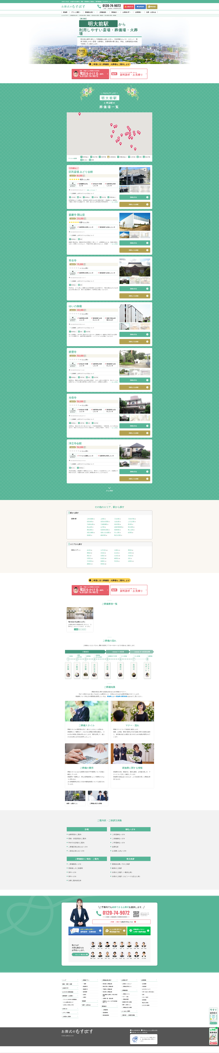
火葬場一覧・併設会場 (108, 998)
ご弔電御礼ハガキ (118, 842)
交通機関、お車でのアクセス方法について (82, 193)
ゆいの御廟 (75, 306)
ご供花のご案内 (66, 1016)
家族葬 (65, 12)
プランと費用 (75, 12)
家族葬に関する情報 (127, 1002)
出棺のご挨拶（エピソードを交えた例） (126, 876)
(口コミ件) (86, 179)
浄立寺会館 (75, 443)
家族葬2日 (85, 986)
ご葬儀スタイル (126, 994)
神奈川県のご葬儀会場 (108, 986)
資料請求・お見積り (67, 996)
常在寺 (72, 260)
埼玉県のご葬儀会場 (107, 992)
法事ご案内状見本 (74, 880)
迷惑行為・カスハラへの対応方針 (139, 1032)
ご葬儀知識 (102, 12)
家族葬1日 (85, 989)
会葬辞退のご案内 (74, 834)
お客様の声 (126, 12)
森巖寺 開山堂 (77, 214)
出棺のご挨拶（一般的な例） (122, 872)
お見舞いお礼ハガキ (119, 851)
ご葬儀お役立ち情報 (127, 1007)
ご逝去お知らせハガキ (76, 851)
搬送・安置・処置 (67, 984)
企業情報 (138, 12)
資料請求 (141, 7)
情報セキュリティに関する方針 (150, 1030)
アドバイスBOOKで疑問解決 (70, 999)
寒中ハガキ (72, 876)
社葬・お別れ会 (151, 12)
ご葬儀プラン (85, 980)
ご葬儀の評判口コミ (127, 986)
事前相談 (153, 7)
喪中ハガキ (72, 872)
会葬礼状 (115, 847)
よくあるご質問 (126, 1011)
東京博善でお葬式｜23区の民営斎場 (110, 995)
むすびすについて (146, 989)
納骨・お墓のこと (126, 1004)
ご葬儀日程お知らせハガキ (78, 847)
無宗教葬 (85, 992)
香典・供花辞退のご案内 (77, 838)
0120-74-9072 (112, 5)
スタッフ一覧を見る (80, 954)
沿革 (143, 994)
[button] (116, 126)
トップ (64, 980)
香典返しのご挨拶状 (75, 868)
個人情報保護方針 (136, 1030)
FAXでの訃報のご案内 (76, 842)
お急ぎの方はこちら (121, 922)
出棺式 (84, 994)
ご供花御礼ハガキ (118, 834)
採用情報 (144, 1000)
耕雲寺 (72, 352)
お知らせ (64, 1008)
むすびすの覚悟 (145, 1005)
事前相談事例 (106, 1015)
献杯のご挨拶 (117, 868)
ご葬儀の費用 (125, 999)
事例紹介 (114, 12)
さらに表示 (109, 490)
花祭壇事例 (105, 1012)
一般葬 (84, 983)
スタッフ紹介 (145, 997)
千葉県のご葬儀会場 (107, 989)
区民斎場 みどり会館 (81, 171)
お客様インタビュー (127, 983)
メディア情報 (66, 1012)
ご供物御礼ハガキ (118, 838)
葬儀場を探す (89, 12)
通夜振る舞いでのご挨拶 (121, 864)
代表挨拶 (144, 986)
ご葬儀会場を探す (106, 980)
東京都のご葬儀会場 (107, 983)
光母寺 (72, 397)
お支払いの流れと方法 (68, 1005)
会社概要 (144, 983)
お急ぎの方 (130, 7)
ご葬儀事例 (105, 1010)
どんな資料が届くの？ (68, 1002)
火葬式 (84, 997)
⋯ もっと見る (114, 202)
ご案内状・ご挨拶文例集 (128, 1015)
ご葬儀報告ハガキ (74, 864)
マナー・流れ (125, 996)
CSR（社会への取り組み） (148, 992)
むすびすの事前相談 (67, 992)
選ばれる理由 (145, 1002)
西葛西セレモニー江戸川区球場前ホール (110, 1001)
